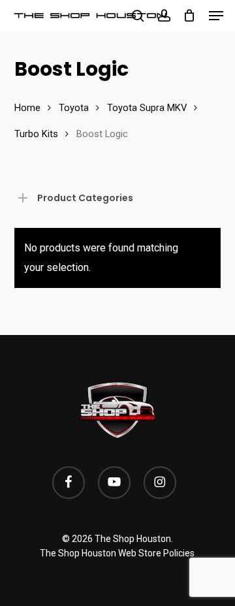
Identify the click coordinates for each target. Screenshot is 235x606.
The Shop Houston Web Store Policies (117, 553)
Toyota (74, 108)
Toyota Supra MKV (147, 108)
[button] (216, 15)
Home (27, 108)
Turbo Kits (36, 134)
